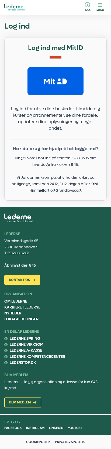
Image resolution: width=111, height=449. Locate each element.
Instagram (35, 428)
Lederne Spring (25, 338)
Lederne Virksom (26, 344)
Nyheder (12, 313)
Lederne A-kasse (26, 350)
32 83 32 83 (20, 253)
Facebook (13, 428)
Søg (88, 10)
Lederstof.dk (23, 362)
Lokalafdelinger (21, 319)
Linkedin (56, 428)
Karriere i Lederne (22, 307)
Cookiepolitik (38, 442)
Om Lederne (15, 301)
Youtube (75, 428)
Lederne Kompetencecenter (37, 356)
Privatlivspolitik (70, 442)
